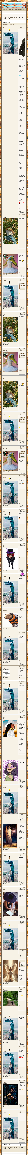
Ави (4, 889)
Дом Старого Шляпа (8, 17)
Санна (4, 27)
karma (4, 1082)
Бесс (4, 545)
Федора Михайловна (7, 957)
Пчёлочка (5, 610)
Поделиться (21, 250)
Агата (4, 758)
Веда (4, 717)
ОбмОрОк (5, 251)
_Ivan (4, 668)
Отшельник (5, 821)
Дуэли (15, 17)
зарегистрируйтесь (17, 15)
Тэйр (4, 216)
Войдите (10, 15)
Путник (4, 989)
